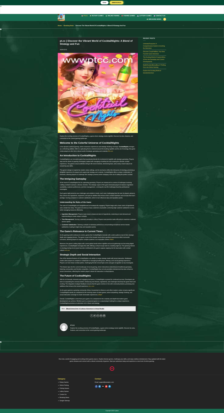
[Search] (164, 19)
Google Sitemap (65, 400)
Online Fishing (113, 15)
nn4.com (67, 250)
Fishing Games (129, 15)
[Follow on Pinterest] (106, 386)
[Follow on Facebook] (96, 386)
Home (60, 25)
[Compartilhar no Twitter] (94, 315)
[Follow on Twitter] (99, 386)
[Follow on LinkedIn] (109, 386)
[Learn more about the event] (112, 9)
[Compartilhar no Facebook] (91, 315)
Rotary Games (98, 15)
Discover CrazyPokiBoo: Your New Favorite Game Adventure (154, 53)
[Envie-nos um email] (103, 386)
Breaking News (155, 19)
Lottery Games (145, 15)
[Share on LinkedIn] (104, 315)
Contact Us (160, 15)
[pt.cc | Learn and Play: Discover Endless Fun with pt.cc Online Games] (65, 17)
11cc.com (91, 286)
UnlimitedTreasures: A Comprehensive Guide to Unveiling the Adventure (154, 46)
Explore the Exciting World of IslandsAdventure (152, 72)
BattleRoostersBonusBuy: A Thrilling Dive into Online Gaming (154, 66)
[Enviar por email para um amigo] (97, 315)
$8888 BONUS (116, 2)
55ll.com (110, 151)
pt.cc (85, 15)
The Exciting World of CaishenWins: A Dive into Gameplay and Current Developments (154, 59)
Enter (104, 2)
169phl (111, 239)
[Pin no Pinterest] (101, 315)
